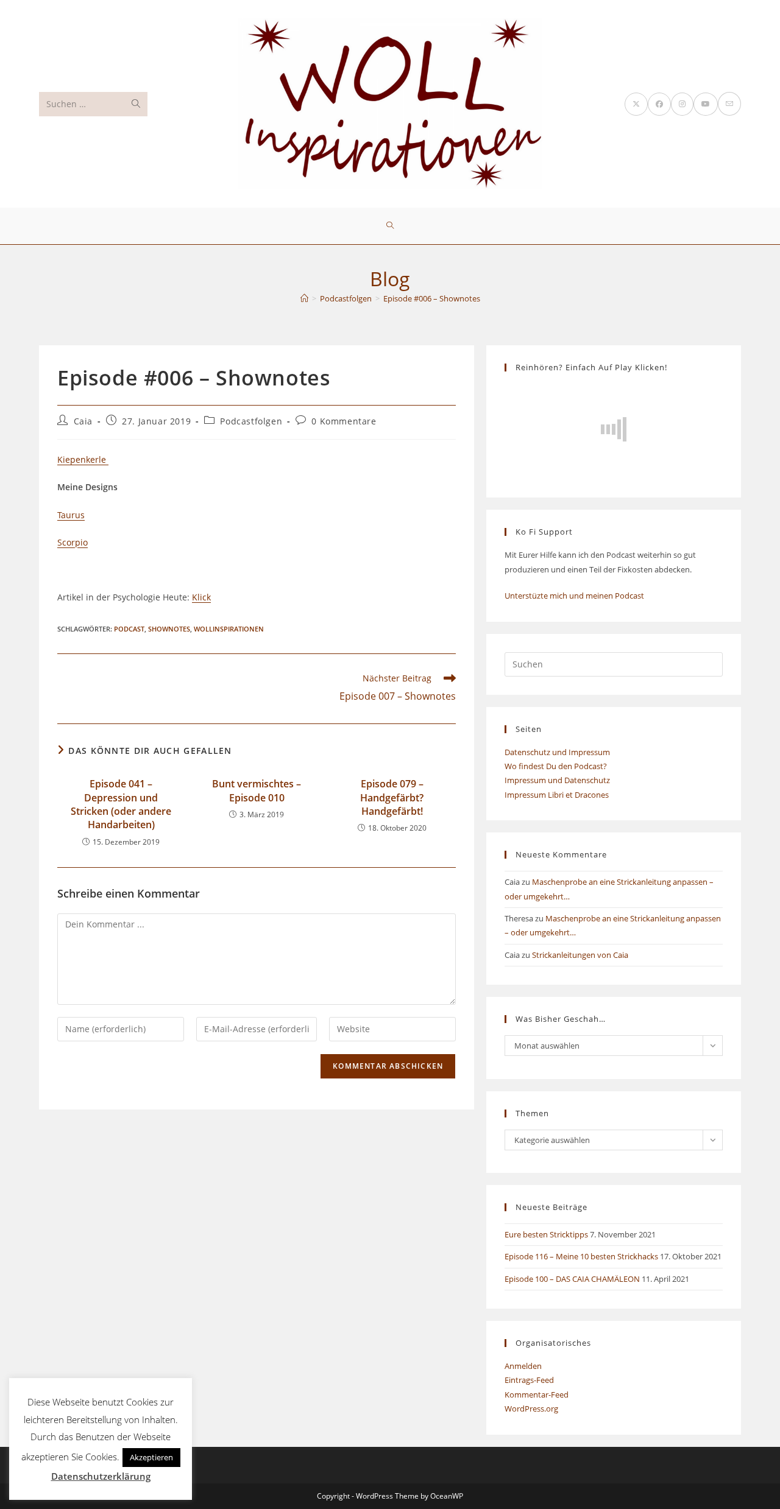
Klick (201, 597)
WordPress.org (531, 1408)
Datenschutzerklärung (101, 1476)
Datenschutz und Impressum (557, 752)
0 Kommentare (343, 421)
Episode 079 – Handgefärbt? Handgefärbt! (392, 797)
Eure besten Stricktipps (546, 1234)
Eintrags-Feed (529, 1379)
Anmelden (523, 1365)
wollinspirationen (229, 628)
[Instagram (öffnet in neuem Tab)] (682, 104)
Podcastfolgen (251, 421)
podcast (129, 628)
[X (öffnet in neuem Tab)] (636, 104)
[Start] (304, 298)
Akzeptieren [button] (151, 1457)
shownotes (169, 628)
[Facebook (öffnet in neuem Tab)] (659, 104)
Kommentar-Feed (537, 1394)
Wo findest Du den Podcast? (556, 766)
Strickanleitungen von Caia (580, 954)
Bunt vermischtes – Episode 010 (256, 790)
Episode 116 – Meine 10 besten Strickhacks (581, 1256)
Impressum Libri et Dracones (557, 794)
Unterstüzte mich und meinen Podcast (574, 595)
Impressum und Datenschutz (557, 780)
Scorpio (72, 542)
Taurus (71, 515)
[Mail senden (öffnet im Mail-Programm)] (729, 104)
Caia (83, 421)
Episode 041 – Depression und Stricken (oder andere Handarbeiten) (121, 804)
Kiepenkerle (82, 459)
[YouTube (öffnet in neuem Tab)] (705, 104)
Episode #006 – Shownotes (431, 298)
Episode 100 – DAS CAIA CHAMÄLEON (572, 1278)
